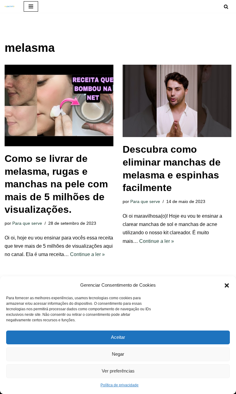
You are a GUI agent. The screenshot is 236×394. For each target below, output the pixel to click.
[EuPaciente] (9, 6)
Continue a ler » (87, 254)
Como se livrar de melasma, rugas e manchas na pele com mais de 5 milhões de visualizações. (56, 184)
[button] (227, 285)
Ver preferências (118, 370)
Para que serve (27, 223)
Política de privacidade (119, 385)
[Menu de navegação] (31, 6)
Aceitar (118, 337)
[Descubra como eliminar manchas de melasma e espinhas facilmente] (177, 101)
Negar (118, 354)
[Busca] (226, 6)
